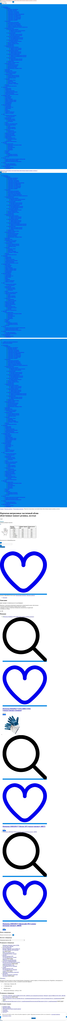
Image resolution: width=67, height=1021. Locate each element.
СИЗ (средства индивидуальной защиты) (12, 1008)
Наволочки (10, 146)
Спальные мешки (12, 73)
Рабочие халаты (8, 74)
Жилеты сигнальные (9, 133)
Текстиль (5, 142)
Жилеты (7, 84)
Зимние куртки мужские (15, 48)
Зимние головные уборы (13, 62)
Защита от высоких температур (15, 25)
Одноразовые (8, 106)
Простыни (10, 148)
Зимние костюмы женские (16, 60)
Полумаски (10, 121)
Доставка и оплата (9, 167)
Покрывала (10, 149)
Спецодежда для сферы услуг (14, 16)
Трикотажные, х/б (9, 107)
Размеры (2, 521)
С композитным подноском (11, 91)
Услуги (4, 157)
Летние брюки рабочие (13, 40)
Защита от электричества (10, 141)
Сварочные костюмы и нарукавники (16, 14)
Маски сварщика (11, 127)
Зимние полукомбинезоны (14, 54)
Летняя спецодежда (9, 28)
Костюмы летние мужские (16, 34)
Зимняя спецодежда (9, 45)
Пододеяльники (11, 147)
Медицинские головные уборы (15, 68)
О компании (8, 168)
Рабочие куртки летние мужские (17, 30)
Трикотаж (7, 78)
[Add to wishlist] (23, 594)
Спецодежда (5, 7)
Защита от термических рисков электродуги (18, 27)
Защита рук (7, 129)
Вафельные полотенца (13, 155)
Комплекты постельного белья (14, 144)
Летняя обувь (11, 44)
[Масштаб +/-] (0, 1019)
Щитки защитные (12, 128)
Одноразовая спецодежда (11, 85)
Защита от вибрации (9, 111)
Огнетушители (11, 116)
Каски (6, 122)
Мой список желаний (7, 343)
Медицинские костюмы (13, 64)
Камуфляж (7, 69)
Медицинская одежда (10, 63)
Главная (2, 508)
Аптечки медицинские (10, 135)
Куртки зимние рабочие (13, 47)
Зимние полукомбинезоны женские (18, 56)
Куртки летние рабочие (13, 29)
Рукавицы (7, 110)
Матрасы (7, 156)
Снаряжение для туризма (10, 71)
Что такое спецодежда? (10, 163)
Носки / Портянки (12, 82)
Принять (33, 1018)
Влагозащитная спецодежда (14, 23)
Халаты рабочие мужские (13, 76)
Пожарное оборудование (10, 115)
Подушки (7, 150)
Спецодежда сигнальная (13, 22)
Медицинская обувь (12, 67)
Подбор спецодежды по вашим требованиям (15, 159)
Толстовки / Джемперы (13, 83)
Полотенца (7, 153)
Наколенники (8, 136)
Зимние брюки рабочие (13, 50)
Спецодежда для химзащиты (14, 24)
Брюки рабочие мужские (16, 41)
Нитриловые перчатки (18, 508)
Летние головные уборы (13, 43)
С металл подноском (9, 90)
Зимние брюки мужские (15, 51)
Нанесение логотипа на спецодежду (13, 161)
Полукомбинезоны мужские (16, 37)
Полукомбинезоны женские (16, 38)
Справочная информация (10, 164)
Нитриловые (8, 108)
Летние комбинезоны (12, 42)
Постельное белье (9, 143)
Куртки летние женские (15, 31)
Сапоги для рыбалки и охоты (11, 94)
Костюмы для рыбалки (13, 9)
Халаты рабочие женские (13, 75)
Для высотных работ (9, 134)
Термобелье (10, 81)
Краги (6, 109)
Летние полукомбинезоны (14, 36)
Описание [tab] (5, 597)
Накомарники (8, 103)
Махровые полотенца (12, 154)
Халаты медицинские (13, 65)
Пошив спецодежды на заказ (11, 160)
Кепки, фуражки (9, 98)
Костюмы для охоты (12, 10)
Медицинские (8, 96)
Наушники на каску (12, 139)
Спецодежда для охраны (13, 11)
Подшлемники (8, 102)
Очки (9, 126)
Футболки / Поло (12, 80)
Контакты (6, 166)
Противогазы (8, 117)
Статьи (4, 162)
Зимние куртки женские (15, 49)
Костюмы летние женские (16, 35)
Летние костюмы (11, 32)
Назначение (7, 21)
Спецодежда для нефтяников (14, 15)
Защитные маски (11, 120)
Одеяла (6, 151)
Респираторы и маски (10, 118)
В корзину (2, 546)
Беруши (9, 140)
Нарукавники (11, 130)
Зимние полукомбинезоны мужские (18, 55)
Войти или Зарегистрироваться (10, 341)
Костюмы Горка (8, 70)
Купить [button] (4, 714)
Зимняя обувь (11, 61)
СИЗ (4, 114)
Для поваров (8, 97)
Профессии (7, 8)
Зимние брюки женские (15, 52)
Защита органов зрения (10, 124)
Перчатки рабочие (7, 104)
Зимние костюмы (12, 57)
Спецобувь (5, 87)
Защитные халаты (12, 77)
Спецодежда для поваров (13, 12)
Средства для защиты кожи (11, 123)
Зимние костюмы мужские (16, 58)
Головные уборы (6, 95)
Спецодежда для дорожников (14, 17)
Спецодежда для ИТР (12, 19)
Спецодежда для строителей (14, 18)
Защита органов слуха (10, 137)
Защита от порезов (9, 113)
